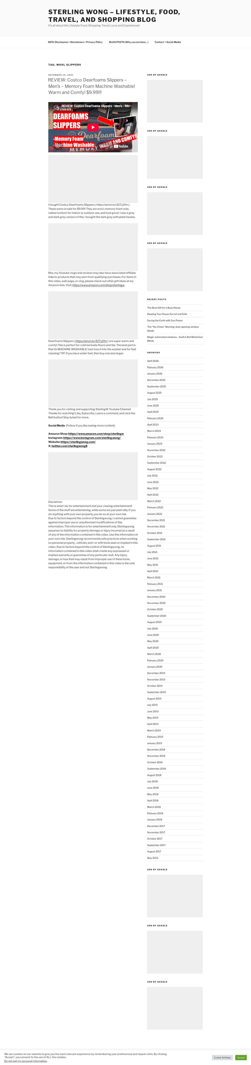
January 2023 (154, 443)
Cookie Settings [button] (222, 1057)
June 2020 (153, 634)
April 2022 (152, 494)
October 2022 (155, 456)
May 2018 (152, 794)
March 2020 (154, 653)
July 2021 (152, 552)
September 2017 (156, 845)
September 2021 (156, 539)
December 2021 (156, 520)
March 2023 (154, 430)
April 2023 (153, 424)
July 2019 (152, 704)
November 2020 (156, 603)
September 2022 (156, 462)
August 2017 (154, 851)
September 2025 (156, 386)
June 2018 (153, 787)
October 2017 (154, 838)
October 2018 (155, 762)
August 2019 (154, 698)
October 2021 (154, 532)
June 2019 (153, 711)
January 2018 (154, 819)
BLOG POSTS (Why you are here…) (128, 42)
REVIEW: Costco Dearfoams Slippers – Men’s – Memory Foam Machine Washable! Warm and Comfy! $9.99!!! (91, 86)
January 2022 (154, 513)
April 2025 (153, 411)
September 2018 (156, 768)
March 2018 (154, 806)
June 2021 (152, 558)
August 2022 (154, 469)
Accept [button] (241, 1057)
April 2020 (153, 647)
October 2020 (155, 609)
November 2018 (156, 755)
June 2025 (153, 405)
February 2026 (155, 367)
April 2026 (153, 360)
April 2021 (152, 571)
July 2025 (152, 399)
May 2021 (152, 564)
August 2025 (154, 392)
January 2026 (154, 373)
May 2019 (152, 717)
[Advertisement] (93, 179)
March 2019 (154, 730)
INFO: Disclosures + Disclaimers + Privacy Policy (75, 42)
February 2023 (155, 437)
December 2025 (156, 379)
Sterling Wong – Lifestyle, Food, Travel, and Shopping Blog (114, 15)
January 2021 (154, 590)
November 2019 (156, 679)
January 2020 (154, 666)
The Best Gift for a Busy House (163, 307)
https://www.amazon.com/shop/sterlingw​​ (98, 285)
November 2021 (156, 526)
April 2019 (152, 723)
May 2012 (152, 857)
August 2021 (154, 545)
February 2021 (155, 583)
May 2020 (153, 641)
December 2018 (156, 749)
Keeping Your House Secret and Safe (167, 314)
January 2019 (154, 743)
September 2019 (156, 692)
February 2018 (155, 813)
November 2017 (156, 832)
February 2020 (155, 660)
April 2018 (152, 800)
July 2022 (152, 475)
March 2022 (154, 501)
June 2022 (153, 482)
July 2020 (152, 628)
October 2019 (155, 685)
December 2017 (156, 826)
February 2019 (155, 736)
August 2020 (154, 622)
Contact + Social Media (168, 42)
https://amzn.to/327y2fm (91, 341)
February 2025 (155, 418)
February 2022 (155, 507)
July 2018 (152, 781)
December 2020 (156, 596)
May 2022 (152, 488)
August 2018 (154, 775)
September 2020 (156, 615)
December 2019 (156, 673)
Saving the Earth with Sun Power (165, 320)
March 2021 (154, 577)
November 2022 (156, 450)
